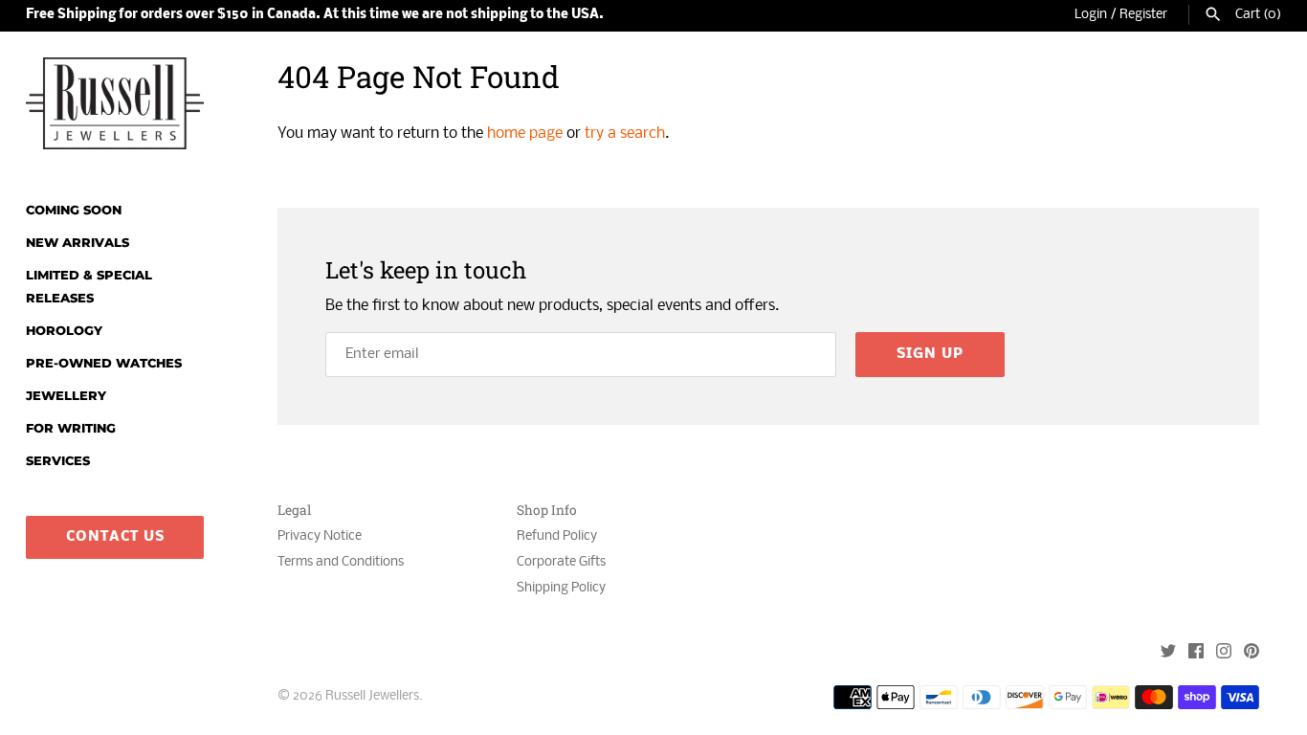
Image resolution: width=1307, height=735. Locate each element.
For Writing (71, 428)
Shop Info (547, 510)
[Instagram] (1223, 653)
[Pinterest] (1251, 653)
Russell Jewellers (372, 696)
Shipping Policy (561, 588)
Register (1143, 15)
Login (1090, 15)
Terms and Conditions (340, 562)
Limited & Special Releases (89, 286)
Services (58, 461)
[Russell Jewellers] (115, 103)
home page (525, 133)
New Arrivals (77, 242)
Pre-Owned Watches (104, 363)
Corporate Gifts (561, 562)
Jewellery (66, 396)
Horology (64, 330)
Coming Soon (74, 210)
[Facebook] (1196, 653)
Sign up (930, 354)
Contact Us (115, 537)
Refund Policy (557, 536)
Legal (294, 510)
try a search (625, 133)
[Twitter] (1168, 653)
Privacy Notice (319, 536)
